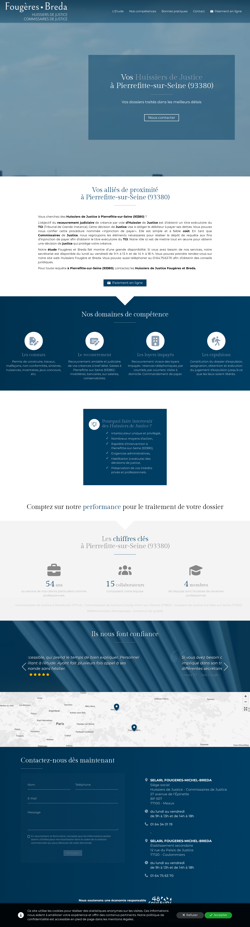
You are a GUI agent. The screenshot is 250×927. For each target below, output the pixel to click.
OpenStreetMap (241, 745)
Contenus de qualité (148, 611)
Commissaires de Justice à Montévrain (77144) (48, 605)
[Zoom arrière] (245, 701)
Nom (31, 784)
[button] (117, 707)
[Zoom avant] (245, 696)
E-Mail (32, 798)
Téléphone (83, 784)
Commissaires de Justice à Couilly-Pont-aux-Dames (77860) (128, 605)
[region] (125, 719)
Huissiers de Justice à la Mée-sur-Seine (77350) (208, 605)
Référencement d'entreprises (108, 611)
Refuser (192, 915)
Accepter (220, 915)
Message (34, 812)
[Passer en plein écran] (245, 709)
